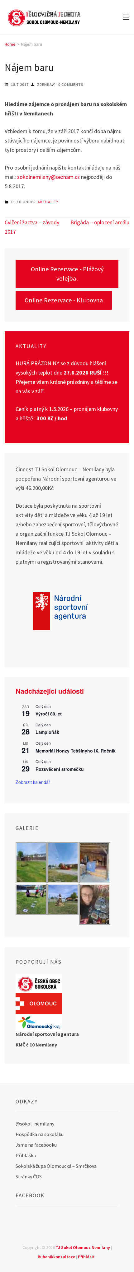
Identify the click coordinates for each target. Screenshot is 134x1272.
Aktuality (48, 201)
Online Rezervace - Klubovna (64, 300)
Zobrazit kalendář (33, 782)
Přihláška (26, 1155)
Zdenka (44, 84)
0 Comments (71, 84)
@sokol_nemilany (35, 1124)
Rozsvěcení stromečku (60, 769)
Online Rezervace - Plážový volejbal (67, 273)
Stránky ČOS (29, 1176)
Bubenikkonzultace (56, 1257)
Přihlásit (86, 1257)
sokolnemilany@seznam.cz (48, 176)
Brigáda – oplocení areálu (99, 222)
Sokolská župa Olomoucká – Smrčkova (56, 1166)
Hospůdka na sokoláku (40, 1134)
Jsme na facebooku (36, 1145)
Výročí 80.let (49, 714)
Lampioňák (47, 732)
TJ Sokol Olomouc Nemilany (83, 1247)
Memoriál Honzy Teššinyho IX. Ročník (76, 751)
